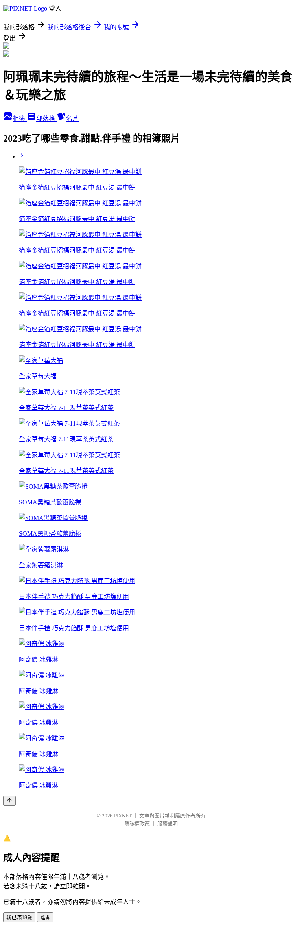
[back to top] (9, 801)
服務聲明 (167, 824)
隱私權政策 (137, 824)
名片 (72, 118)
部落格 (46, 118)
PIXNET (123, 816)
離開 (45, 918)
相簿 (20, 118)
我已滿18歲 (19, 918)
